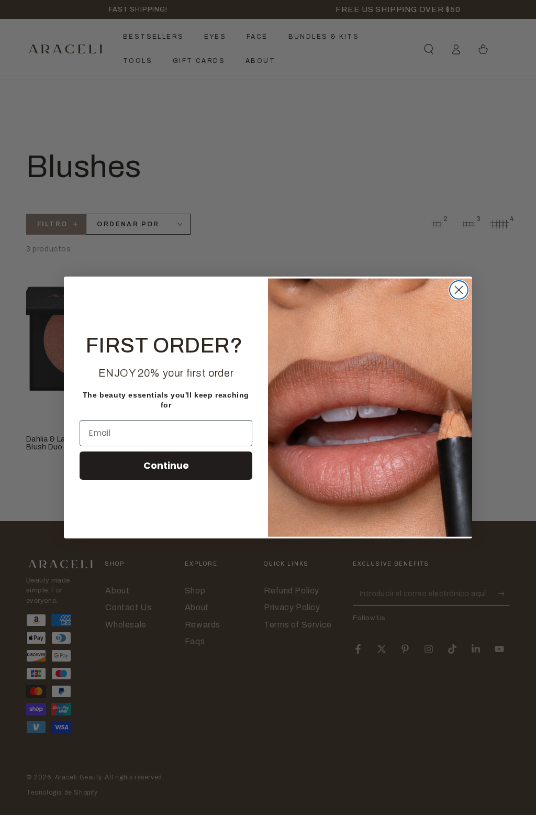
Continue (166, 465)
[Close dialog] (459, 290)
